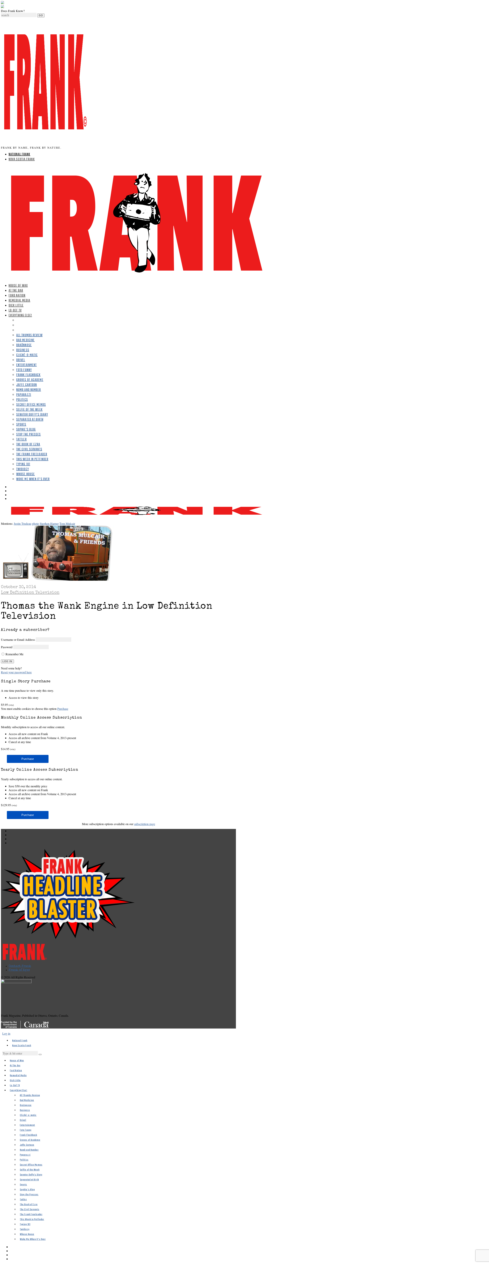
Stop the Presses (28, 434)
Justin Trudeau (22, 524)
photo (35, 524)
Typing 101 (23, 464)
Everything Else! (20, 315)
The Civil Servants (29, 449)
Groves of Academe (29, 380)
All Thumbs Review (29, 335)
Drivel (20, 360)
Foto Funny (24, 370)
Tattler (21, 439)
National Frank (19, 154)
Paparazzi (23, 395)
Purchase (62, 709)
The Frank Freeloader (31, 454)
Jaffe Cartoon (26, 385)
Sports (21, 424)
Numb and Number (28, 390)
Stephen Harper (49, 524)
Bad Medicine (25, 340)
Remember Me (14, 654)
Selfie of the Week (29, 410)
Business (22, 350)
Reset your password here (16, 672)
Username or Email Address (18, 640)
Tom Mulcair (67, 524)
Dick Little (16, 305)
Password (6, 647)
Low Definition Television (30, 593)
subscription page (144, 824)
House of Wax (18, 286)
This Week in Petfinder (32, 459)
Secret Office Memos (31, 405)
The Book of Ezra (28, 444)
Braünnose (24, 345)
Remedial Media (19, 300)
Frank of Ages (19, 970)
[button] (40, 1054)
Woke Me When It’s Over (33, 479)
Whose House (25, 474)
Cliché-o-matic (27, 355)
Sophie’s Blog (26, 429)
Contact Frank (20, 966)
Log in (6, 1033)
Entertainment (26, 365)
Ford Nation (17, 295)
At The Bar (16, 290)
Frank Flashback (28, 375)
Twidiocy (22, 469)
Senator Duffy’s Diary (32, 415)
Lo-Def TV (15, 310)
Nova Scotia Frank (22, 159)
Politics (22, 400)
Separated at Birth (29, 419)
